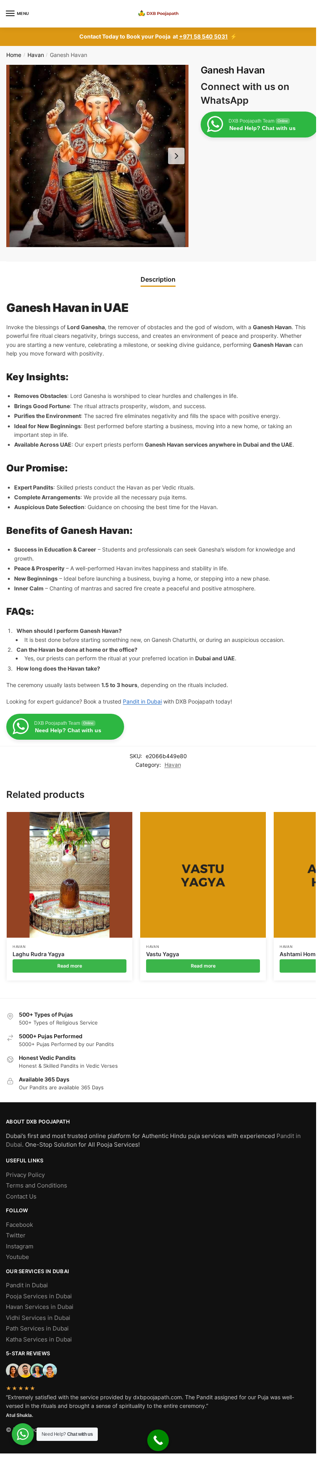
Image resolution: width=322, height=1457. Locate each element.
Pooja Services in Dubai (39, 1296)
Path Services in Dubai (37, 1328)
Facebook (19, 1224)
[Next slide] (176, 156)
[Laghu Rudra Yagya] (69, 875)
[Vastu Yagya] (203, 875)
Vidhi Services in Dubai (38, 1317)
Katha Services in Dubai (39, 1339)
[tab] (158, 279)
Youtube (17, 1257)
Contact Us (21, 1196)
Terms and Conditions (36, 1185)
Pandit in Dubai (142, 701)
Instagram (19, 1246)
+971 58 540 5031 (203, 36)
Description (158, 279)
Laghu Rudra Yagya (38, 954)
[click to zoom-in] (97, 156)
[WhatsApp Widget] (23, 1434)
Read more (69, 966)
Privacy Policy (25, 1174)
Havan (35, 55)
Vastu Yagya (162, 954)
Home (13, 55)
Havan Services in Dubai (39, 1306)
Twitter (16, 1235)
